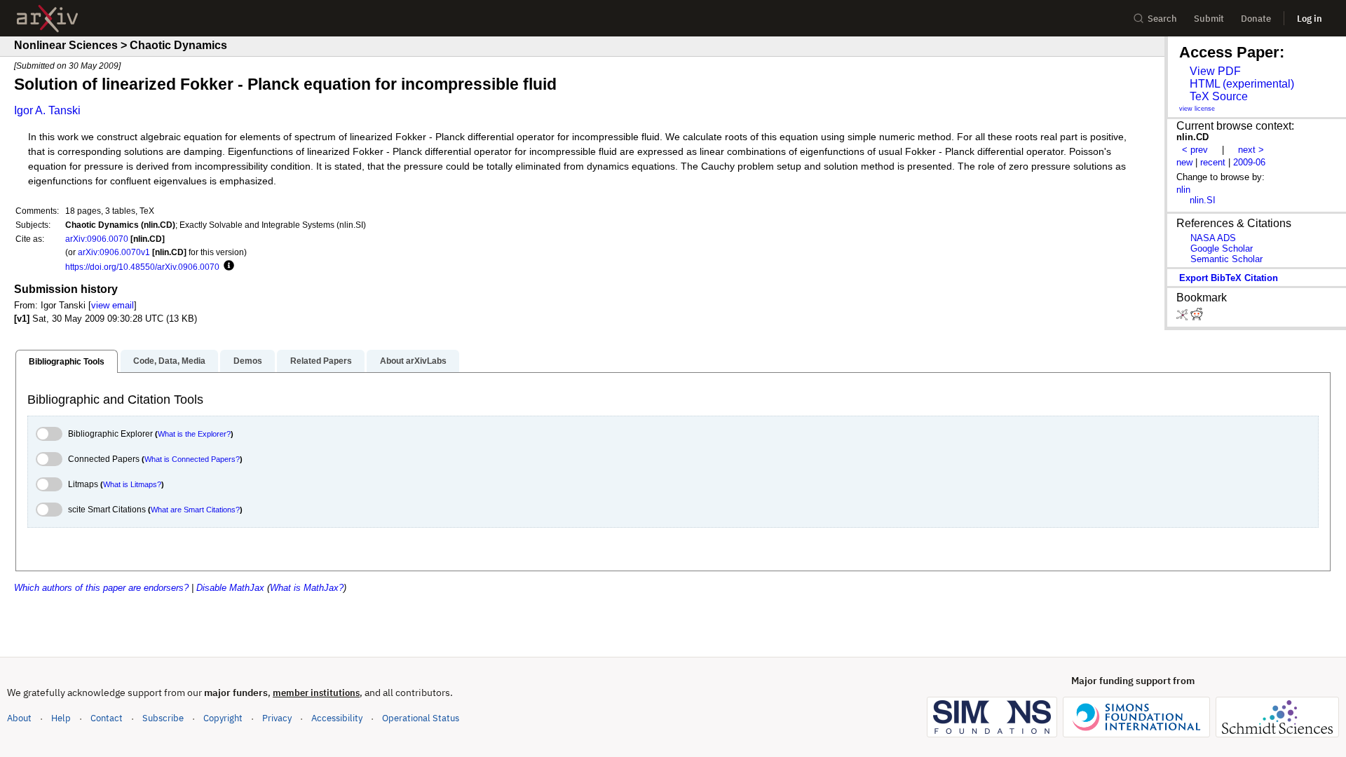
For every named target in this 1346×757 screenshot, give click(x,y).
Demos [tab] (247, 361)
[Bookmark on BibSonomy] (1183, 317)
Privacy (277, 718)
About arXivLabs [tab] (413, 361)
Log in (1309, 19)
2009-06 (1249, 162)
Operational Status (420, 717)
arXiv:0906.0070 (96, 238)
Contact (106, 718)
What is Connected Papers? (192, 459)
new (1184, 162)
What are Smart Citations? (195, 509)
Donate (1256, 19)
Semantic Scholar (1226, 259)
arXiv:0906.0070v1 (114, 252)
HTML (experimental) (1242, 84)
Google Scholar (1221, 248)
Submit (1209, 19)
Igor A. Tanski (47, 110)
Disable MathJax (230, 587)
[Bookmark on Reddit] (1196, 317)
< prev (1195, 149)
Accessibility (336, 718)
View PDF (1215, 71)
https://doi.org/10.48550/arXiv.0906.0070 (142, 266)
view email (112, 305)
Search (1162, 19)
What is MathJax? (307, 587)
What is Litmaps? (132, 484)
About (19, 718)
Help (61, 718)
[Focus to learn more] (226, 266)
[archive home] (47, 18)
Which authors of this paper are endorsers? (101, 587)
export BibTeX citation (1228, 278)
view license (1197, 108)
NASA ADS (1213, 238)
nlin (1183, 189)
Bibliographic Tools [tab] (66, 362)
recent (1212, 162)
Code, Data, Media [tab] (169, 361)
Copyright (223, 718)
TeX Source (1219, 96)
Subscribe (163, 718)
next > (1251, 149)
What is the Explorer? (194, 434)
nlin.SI (1203, 200)
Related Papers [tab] (321, 361)
